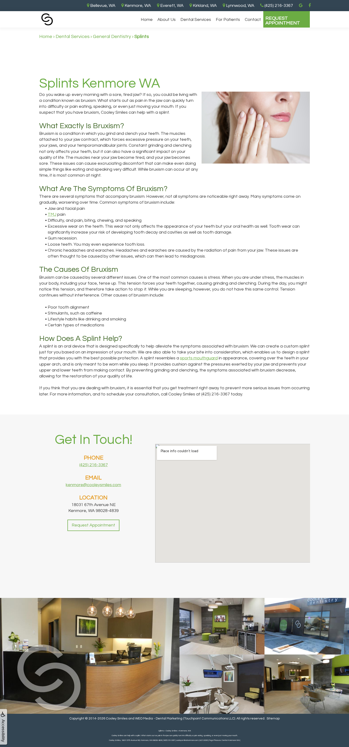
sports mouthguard (199, 358)
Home (147, 19)
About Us (166, 19)
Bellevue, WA (102, 5)
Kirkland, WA (204, 5)
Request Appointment (282, 20)
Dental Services (195, 19)
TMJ (52, 214)
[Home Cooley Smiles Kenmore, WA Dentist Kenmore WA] (47, 19)
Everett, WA (171, 5)
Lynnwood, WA (239, 5)
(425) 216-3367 (93, 465)
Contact (253, 19)
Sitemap (273, 718)
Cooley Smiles (116, 718)
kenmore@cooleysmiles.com (93, 485)
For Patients (228, 19)
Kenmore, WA (137, 5)
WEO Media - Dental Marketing (158, 718)
